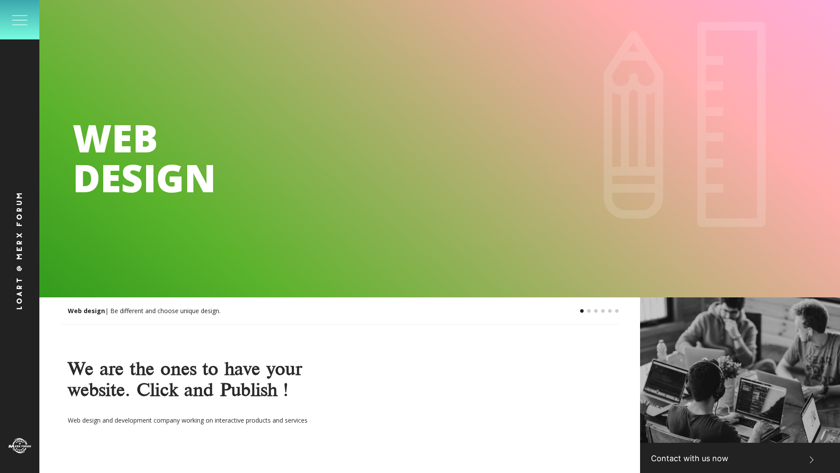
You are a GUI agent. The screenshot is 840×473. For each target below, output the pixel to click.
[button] (582, 311)
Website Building (94, 311)
